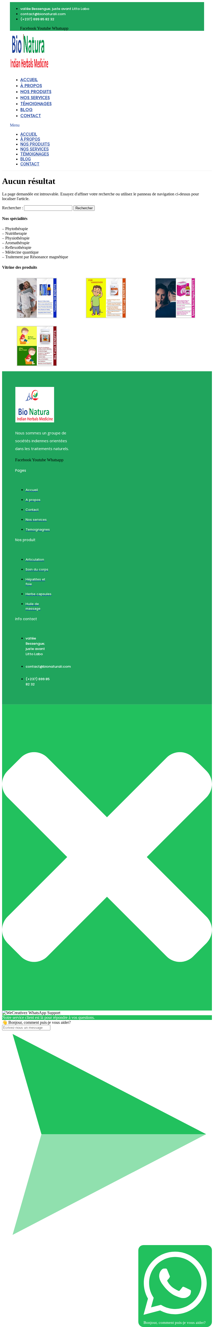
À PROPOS (31, 86)
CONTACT (30, 116)
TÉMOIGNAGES (36, 104)
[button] (53, 125)
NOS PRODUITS (35, 92)
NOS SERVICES (35, 98)
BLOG (26, 110)
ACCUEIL (29, 80)
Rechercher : (12, 208)
